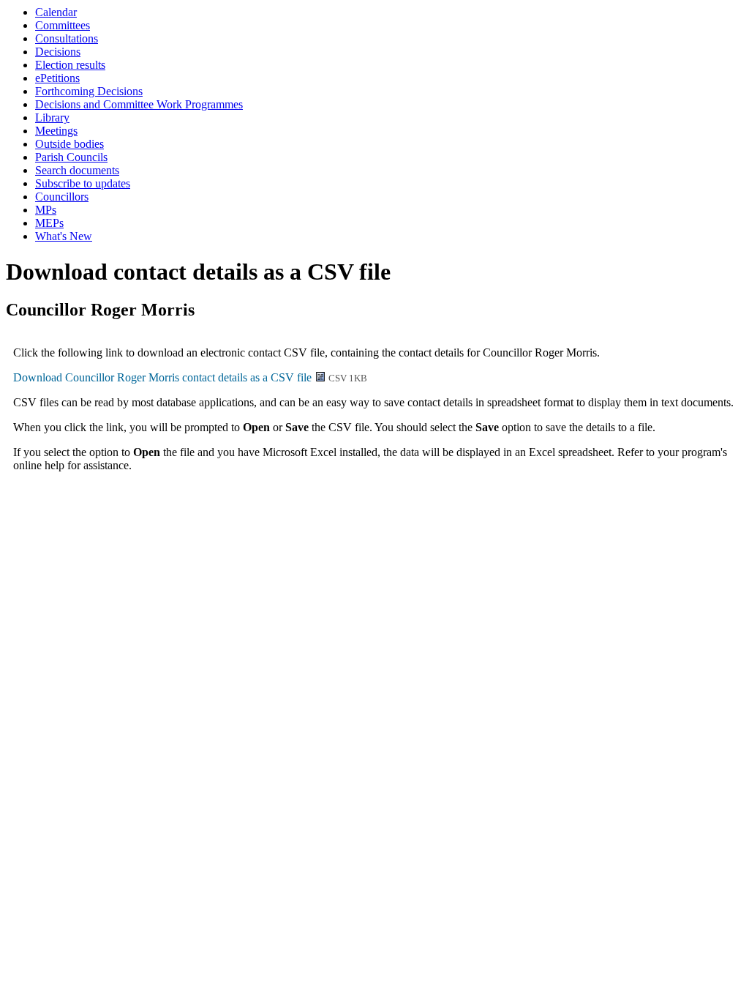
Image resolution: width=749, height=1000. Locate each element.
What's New (63, 236)
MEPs (49, 223)
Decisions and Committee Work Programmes (139, 104)
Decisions (57, 51)
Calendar (56, 12)
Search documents (77, 170)
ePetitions (57, 78)
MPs (45, 210)
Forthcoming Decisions (89, 91)
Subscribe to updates (82, 183)
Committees (62, 25)
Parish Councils (71, 157)
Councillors (62, 196)
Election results (70, 65)
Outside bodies (69, 144)
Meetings (56, 130)
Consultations (66, 38)
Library (52, 117)
